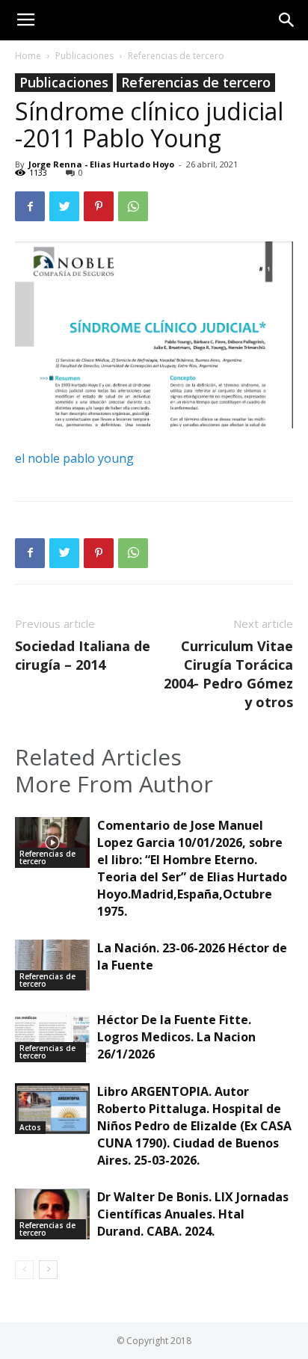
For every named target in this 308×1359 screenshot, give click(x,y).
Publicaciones (84, 55)
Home (28, 55)
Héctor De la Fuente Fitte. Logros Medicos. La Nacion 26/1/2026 (176, 1036)
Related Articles (98, 757)
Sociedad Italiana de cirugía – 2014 (82, 655)
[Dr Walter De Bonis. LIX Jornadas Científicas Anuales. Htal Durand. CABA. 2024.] (52, 1214)
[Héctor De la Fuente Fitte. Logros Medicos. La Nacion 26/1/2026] (52, 1037)
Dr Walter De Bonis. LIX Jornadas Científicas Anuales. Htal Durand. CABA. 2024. (193, 1214)
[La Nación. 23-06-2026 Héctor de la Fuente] (52, 965)
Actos (30, 1127)
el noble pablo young (74, 458)
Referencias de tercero (176, 55)
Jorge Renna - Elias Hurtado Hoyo (101, 164)
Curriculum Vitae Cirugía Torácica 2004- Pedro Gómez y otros (228, 674)
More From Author (114, 784)
